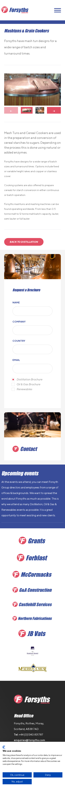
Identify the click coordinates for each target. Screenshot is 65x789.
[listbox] (32, 90)
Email (16, 360)
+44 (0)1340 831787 (31, 734)
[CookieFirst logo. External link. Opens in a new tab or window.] (4, 747)
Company (19, 321)
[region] (32, 94)
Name (16, 302)
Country (18, 340)
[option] (32, 90)
